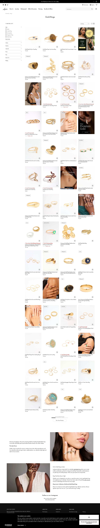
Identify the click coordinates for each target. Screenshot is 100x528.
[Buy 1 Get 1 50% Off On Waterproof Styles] (33, 93)
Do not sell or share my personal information (89, 522)
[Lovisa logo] (5, 9)
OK (89, 517)
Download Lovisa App (73, 511)
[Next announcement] (93, 1)
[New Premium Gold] (86, 122)
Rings (11, 13)
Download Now (72, 1)
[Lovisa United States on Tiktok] (7, 4)
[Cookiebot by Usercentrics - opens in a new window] (8, 525)
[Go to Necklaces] (92, 9)
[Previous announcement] (4, 1)
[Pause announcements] (96, 1)
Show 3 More (7, 39)
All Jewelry (7, 13)
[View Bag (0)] (95, 8)
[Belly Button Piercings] (68, 177)
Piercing (84, 511)
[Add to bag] (39, 47)
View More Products (60, 420)
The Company (44, 511)
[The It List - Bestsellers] (86, 38)
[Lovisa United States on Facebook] (3, 4)
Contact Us (58, 511)
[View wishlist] (96, 4)
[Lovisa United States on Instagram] (5, 4)
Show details (21, 525)
